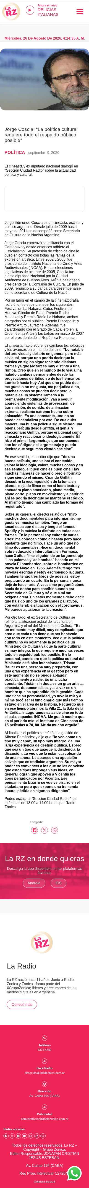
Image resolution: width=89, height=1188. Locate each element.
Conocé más (22, 1004)
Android (34, 883)
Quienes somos (44, 1181)
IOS (58, 883)
